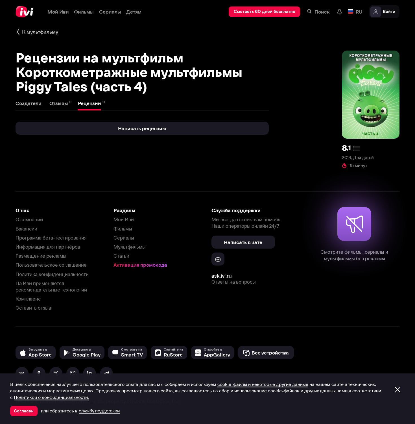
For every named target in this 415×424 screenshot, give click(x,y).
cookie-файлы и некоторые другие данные (262, 384)
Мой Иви (123, 219)
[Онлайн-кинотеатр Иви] (26, 11)
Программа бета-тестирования (51, 237)
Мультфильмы (129, 246)
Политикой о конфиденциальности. (51, 397)
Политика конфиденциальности (52, 274)
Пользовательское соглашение (51, 265)
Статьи (121, 255)
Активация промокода (140, 265)
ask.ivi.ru (221, 276)
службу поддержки (99, 410)
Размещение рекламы (41, 255)
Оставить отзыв (33, 307)
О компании (29, 219)
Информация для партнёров (48, 246)
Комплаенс (28, 298)
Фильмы (122, 228)
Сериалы (123, 237)
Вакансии (26, 228)
